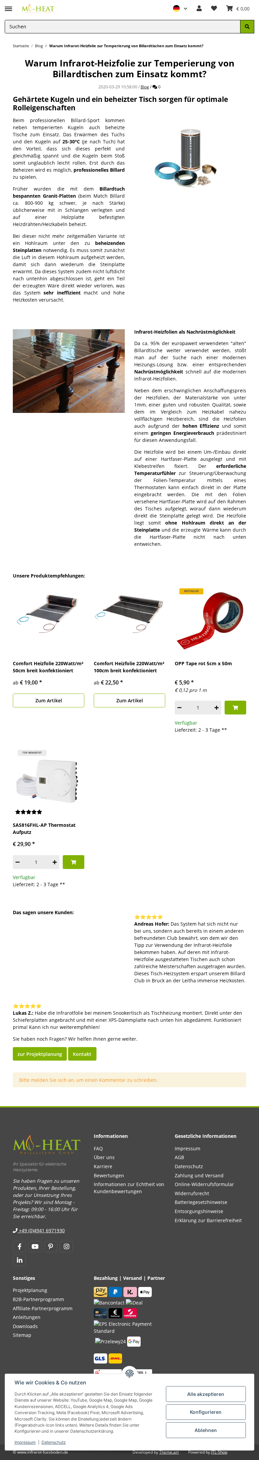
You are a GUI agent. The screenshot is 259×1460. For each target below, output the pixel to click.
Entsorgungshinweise (199, 1211)
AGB (179, 1157)
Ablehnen (206, 1430)
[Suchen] (247, 27)
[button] (180, 8)
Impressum (25, 1442)
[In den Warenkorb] (235, 707)
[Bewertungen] (29, 812)
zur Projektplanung (40, 1054)
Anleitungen (26, 1317)
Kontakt (82, 1054)
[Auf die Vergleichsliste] (218, 594)
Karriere (103, 1166)
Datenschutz (53, 1442)
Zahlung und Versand (199, 1175)
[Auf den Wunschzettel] (235, 594)
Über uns (104, 1157)
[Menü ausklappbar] (8, 5)
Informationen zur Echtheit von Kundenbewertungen (129, 1188)
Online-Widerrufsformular (204, 1184)
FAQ (98, 1148)
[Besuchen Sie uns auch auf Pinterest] (50, 1247)
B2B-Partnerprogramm (38, 1299)
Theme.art (169, 1452)
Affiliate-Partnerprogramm (43, 1308)
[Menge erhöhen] (216, 707)
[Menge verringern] (179, 707)
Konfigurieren (206, 1412)
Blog (145, 87)
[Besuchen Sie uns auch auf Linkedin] (19, 1260)
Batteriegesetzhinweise (201, 1202)
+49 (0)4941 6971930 (41, 1230)
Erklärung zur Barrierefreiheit (208, 1220)
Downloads (25, 1326)
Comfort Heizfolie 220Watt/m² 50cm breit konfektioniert (48, 667)
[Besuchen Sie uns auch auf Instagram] (66, 1247)
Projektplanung (30, 1290)
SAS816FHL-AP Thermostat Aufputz (44, 828)
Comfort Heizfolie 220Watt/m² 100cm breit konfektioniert (129, 667)
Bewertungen (109, 1175)
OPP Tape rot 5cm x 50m (203, 663)
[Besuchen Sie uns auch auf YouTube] (34, 1247)
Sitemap (22, 1335)
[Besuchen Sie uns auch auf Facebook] (19, 1247)
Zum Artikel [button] (48, 700)
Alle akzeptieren (205, 1394)
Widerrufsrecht (192, 1193)
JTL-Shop (219, 1452)
